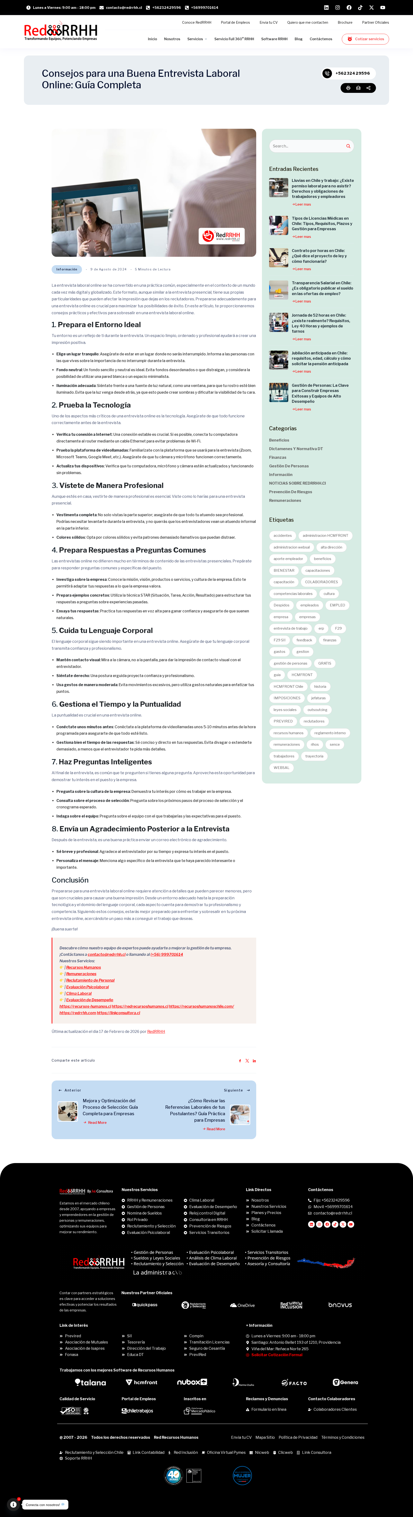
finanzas (330, 640)
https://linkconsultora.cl (118, 1013)
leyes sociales (285, 710)
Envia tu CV (269, 22)
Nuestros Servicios (140, 1189)
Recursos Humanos (83, 967)
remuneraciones (287, 744)
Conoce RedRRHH (196, 22)
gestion (302, 651)
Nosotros (172, 39)
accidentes (283, 535)
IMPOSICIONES (287, 698)
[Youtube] (351, 1224)
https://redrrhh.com (78, 1013)
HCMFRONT (302, 675)
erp (321, 628)
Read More (97, 1122)
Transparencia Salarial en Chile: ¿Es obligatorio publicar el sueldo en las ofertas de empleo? (322, 288)
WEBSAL (281, 768)
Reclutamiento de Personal (90, 980)
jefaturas (318, 698)
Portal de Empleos (235, 22)
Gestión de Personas (289, 466)
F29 (338, 628)
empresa (281, 617)
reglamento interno (330, 733)
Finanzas (277, 457)
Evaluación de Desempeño (89, 1000)
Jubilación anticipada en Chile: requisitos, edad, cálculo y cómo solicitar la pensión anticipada (321, 358)
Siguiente (233, 1090)
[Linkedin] (311, 1224)
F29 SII (280, 640)
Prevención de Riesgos (290, 492)
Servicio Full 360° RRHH (234, 39)
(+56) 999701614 (167, 954)
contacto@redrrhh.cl (106, 954)
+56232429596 (353, 73)
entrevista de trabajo (291, 628)
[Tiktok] (335, 1224)
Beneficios (279, 440)
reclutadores (314, 721)
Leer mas (303, 204)
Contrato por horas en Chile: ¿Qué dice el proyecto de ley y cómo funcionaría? (319, 256)
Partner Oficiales (375, 22)
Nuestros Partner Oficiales (146, 1293)
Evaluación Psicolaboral (87, 987)
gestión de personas (290, 663)
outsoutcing (317, 710)
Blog (299, 39)
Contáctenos (321, 39)
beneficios (322, 559)
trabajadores (284, 756)
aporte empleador (288, 559)
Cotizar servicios (369, 39)
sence (335, 744)
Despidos (281, 605)
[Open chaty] (13, 1504)
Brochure (345, 22)
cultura (329, 594)
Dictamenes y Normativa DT (296, 449)
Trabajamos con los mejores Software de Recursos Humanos (117, 1370)
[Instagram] (319, 1224)
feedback (304, 640)
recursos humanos (289, 733)
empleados (309, 605)
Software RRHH (274, 39)
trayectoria (314, 756)
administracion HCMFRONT (325, 535)
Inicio (152, 39)
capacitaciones (317, 570)
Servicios (195, 39)
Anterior (73, 1090)
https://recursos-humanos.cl (85, 1006)
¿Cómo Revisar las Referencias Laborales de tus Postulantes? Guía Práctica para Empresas (195, 1110)
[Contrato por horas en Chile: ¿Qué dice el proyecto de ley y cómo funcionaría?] (278, 257)
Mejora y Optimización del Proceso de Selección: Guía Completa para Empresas (110, 1107)
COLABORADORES (321, 582)
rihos (315, 744)
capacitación (284, 582)
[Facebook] (327, 1224)
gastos (279, 651)
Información (66, 269)
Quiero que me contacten (307, 22)
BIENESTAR (284, 570)
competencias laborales (293, 594)
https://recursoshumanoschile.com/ (201, 1006)
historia (320, 686)
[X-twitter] (343, 1224)
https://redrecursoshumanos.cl (140, 1006)
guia (277, 675)
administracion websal (292, 547)
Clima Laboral (79, 993)
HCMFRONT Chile (288, 686)
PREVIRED (283, 721)
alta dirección (331, 547)
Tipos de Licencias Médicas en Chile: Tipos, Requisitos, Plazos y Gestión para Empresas (322, 223)
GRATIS (324, 663)
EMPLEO (337, 605)
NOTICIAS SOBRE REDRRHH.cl (297, 483)
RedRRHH (156, 1031)
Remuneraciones (81, 974)
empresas (307, 617)
